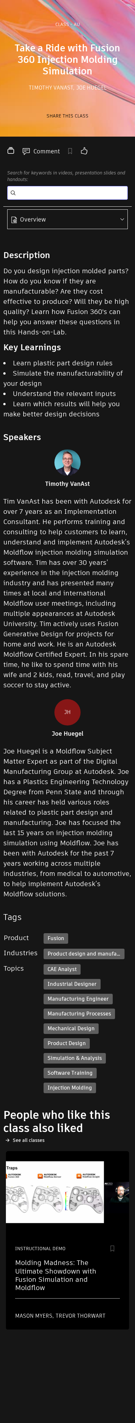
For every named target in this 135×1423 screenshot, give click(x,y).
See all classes (29, 1140)
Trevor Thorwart (81, 1316)
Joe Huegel (91, 88)
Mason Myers (34, 1316)
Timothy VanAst (51, 88)
